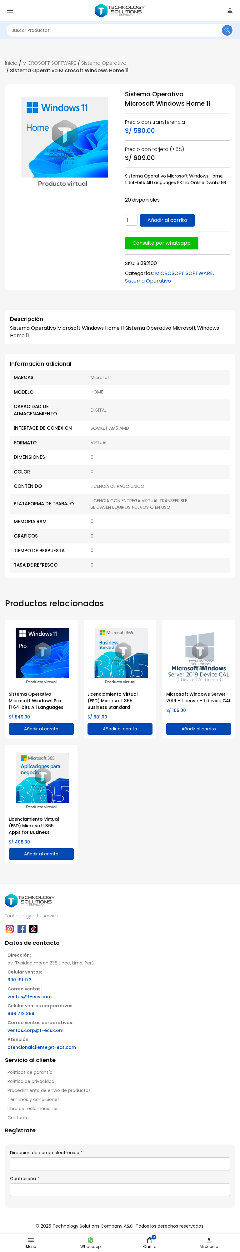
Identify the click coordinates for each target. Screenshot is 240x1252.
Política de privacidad (31, 1081)
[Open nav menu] (10, 10)
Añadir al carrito (167, 220)
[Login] (230, 10)
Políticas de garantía (30, 1072)
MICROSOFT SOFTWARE (49, 63)
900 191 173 (20, 980)
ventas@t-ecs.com (30, 997)
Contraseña (24, 1178)
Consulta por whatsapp (161, 243)
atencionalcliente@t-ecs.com (42, 1047)
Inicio (11, 63)
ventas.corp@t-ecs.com (35, 1030)
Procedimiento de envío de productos (49, 1090)
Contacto (18, 1117)
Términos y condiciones (34, 1099)
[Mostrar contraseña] (10, 1201)
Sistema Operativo (104, 63)
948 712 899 (21, 1013)
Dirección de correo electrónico (46, 1152)
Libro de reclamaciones (33, 1108)
